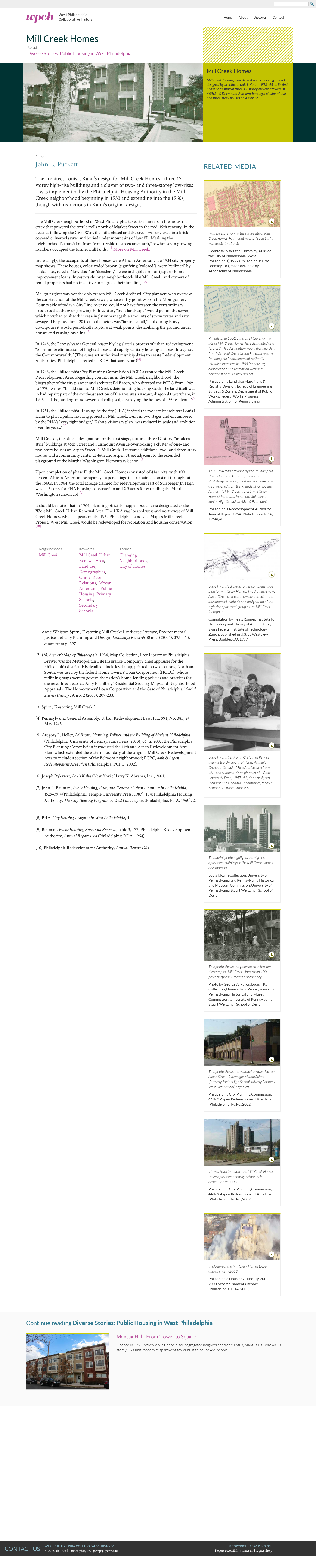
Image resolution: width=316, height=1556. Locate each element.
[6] (64, 426)
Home (228, 17)
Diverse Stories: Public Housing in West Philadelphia (79, 53)
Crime (84, 577)
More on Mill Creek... (133, 249)
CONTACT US (22, 1548)
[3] (88, 331)
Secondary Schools (88, 608)
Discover (260, 17)
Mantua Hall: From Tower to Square (156, 1336)
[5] (194, 398)
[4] (139, 359)
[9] (82, 492)
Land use (87, 566)
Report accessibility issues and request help (243, 1550)
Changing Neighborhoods (133, 557)
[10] (38, 526)
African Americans (95, 585)
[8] (143, 459)
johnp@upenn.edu (105, 1550)
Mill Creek (48, 555)
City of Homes (132, 566)
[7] (98, 448)
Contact (278, 17)
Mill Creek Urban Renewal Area (95, 557)
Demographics (92, 572)
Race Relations (90, 580)
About (243, 17)
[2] (145, 281)
